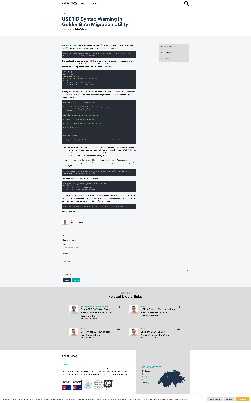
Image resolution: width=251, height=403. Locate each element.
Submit (67, 280)
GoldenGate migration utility (88, 45)
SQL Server (105, 306)
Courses (93, 3)
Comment (66, 262)
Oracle (65, 13)
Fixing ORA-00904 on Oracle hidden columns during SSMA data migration (96, 313)
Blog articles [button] (166, 52)
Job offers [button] (165, 58)
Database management (88, 306)
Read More (183, 399)
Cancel (76, 280)
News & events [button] (166, 46)
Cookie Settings (215, 399)
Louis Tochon (93, 318)
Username (66, 253)
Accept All (242, 399)
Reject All (229, 399)
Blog (82, 3)
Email (65, 245)
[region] (125, 398)
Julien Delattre (81, 29)
